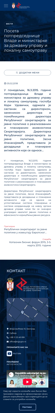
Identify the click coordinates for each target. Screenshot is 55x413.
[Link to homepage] (21, 5)
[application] (27, 382)
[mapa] (27, 310)
